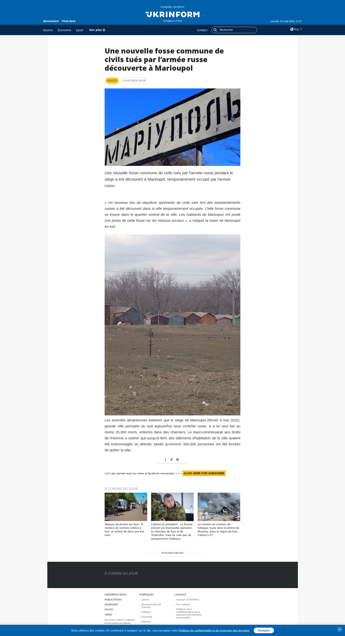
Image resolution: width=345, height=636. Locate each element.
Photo (109, 609)
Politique (146, 612)
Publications (113, 599)
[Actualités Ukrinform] (172, 14)
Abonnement (51, 21)
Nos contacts (183, 604)
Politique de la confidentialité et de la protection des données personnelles (189, 613)
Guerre (48, 30)
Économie (64, 30)
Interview (111, 604)
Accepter (264, 630)
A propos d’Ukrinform (187, 599)
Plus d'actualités (172, 553)
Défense (146, 621)
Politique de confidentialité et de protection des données (214, 630)
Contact (202, 30)
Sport (79, 30)
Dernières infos (116, 594)
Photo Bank (68, 21)
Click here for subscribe (204, 473)
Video (108, 614)
